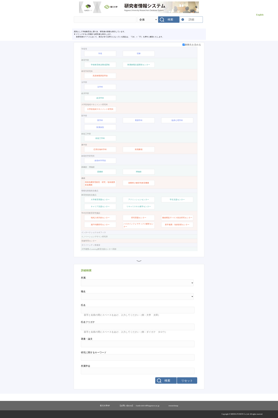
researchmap (173, 406)
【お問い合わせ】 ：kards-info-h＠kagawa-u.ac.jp (139, 406)
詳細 (191, 19)
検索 (170, 19)
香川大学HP (105, 406)
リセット (187, 380)
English (260, 14)
